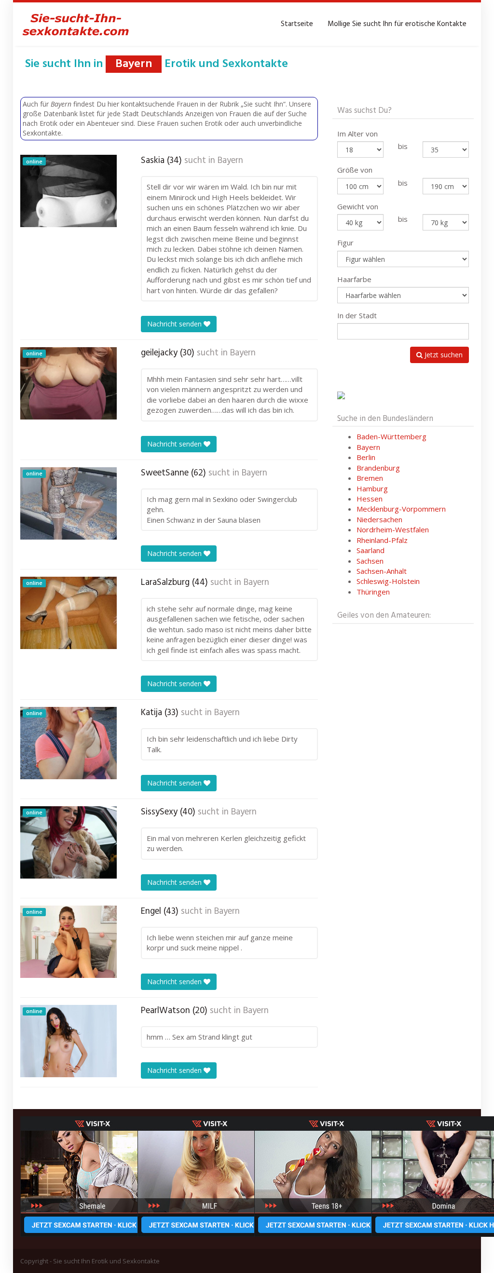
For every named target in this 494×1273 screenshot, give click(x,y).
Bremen (370, 478)
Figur (345, 242)
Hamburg (372, 488)
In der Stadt (357, 315)
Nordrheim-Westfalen (393, 529)
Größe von (354, 170)
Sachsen (370, 561)
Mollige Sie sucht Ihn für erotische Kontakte (397, 24)
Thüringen (373, 591)
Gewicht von (357, 206)
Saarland (370, 550)
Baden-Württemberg (391, 436)
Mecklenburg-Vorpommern (401, 509)
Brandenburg (378, 468)
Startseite (297, 24)
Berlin (366, 457)
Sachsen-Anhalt (382, 571)
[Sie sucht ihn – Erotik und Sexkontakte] (75, 24)
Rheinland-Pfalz (382, 540)
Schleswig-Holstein (388, 581)
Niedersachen (379, 519)
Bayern (230, 160)
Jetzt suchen (443, 354)
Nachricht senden (175, 323)
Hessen (370, 498)
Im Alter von (357, 133)
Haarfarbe (354, 279)
